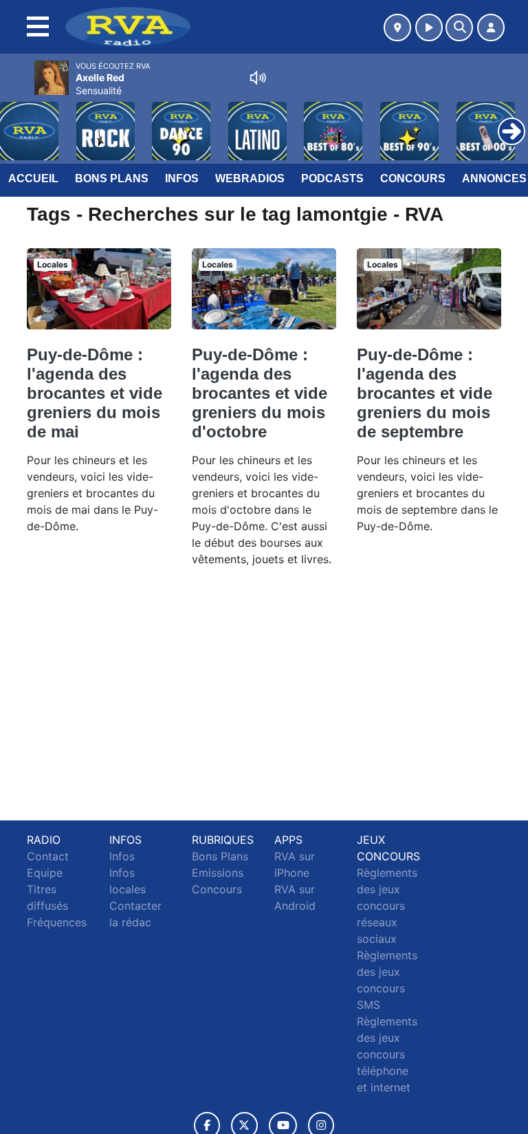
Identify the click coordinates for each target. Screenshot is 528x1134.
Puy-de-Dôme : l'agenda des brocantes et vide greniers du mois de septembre (424, 393)
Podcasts (332, 178)
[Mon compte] (491, 27)
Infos (182, 178)
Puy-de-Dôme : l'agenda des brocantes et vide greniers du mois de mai (94, 393)
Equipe (45, 873)
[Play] (18, 121)
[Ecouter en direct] (429, 27)
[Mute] (258, 77)
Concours (413, 178)
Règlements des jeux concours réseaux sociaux (387, 906)
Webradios (250, 178)
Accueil (33, 178)
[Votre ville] (397, 27)
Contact (48, 856)
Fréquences (57, 922)
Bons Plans (111, 178)
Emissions (217, 873)
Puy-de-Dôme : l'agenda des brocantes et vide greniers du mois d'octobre (259, 393)
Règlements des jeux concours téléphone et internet (387, 1054)
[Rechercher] (459, 27)
